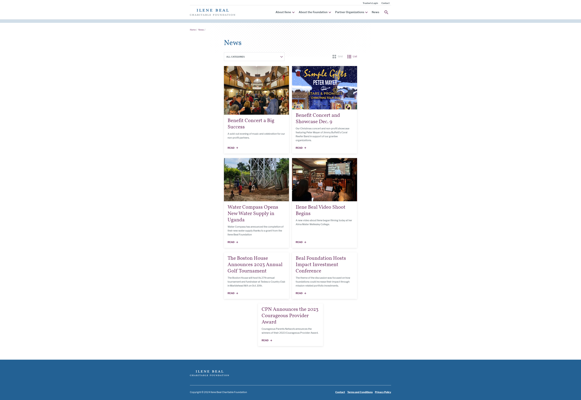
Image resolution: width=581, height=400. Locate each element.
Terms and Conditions (360, 392)
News (375, 12)
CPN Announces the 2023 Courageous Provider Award (290, 316)
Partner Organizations (349, 12)
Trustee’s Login (370, 3)
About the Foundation (313, 12)
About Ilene (283, 12)
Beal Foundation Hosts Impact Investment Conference (321, 265)
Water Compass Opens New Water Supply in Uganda (253, 214)
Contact (385, 3)
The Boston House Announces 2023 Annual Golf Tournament (255, 265)
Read (234, 148)
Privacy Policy (383, 392)
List (352, 56)
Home (193, 29)
